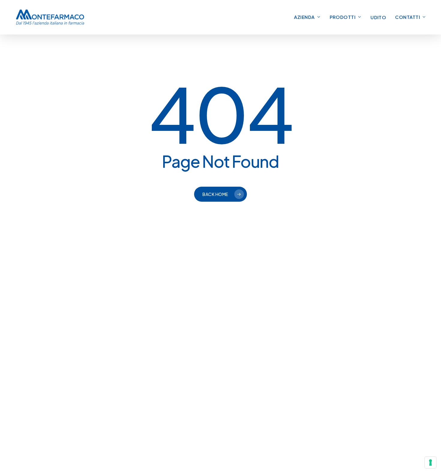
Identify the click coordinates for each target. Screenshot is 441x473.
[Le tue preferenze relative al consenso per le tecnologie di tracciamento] (430, 462)
